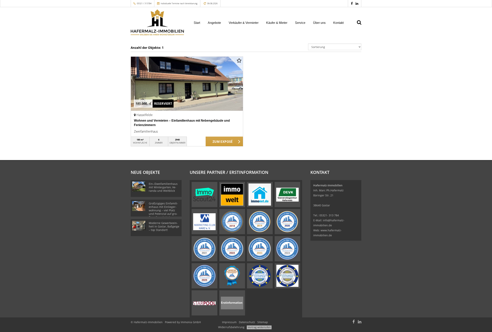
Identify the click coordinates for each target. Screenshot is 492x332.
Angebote (214, 22)
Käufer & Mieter (276, 22)
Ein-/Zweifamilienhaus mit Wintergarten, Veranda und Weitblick (163, 187)
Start (197, 22)
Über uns (319, 22)
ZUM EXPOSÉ (223, 141)
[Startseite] (157, 22)
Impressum (229, 322)
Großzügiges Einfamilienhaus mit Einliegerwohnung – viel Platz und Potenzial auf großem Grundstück (163, 210)
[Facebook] (352, 3)
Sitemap (262, 322)
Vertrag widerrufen (259, 327)
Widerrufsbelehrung (231, 327)
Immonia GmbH (191, 322)
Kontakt (338, 22)
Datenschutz (247, 322)
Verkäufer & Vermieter (243, 22)
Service (300, 22)
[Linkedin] (357, 3)
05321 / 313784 (144, 3)
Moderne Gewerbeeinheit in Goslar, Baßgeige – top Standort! (164, 226)
